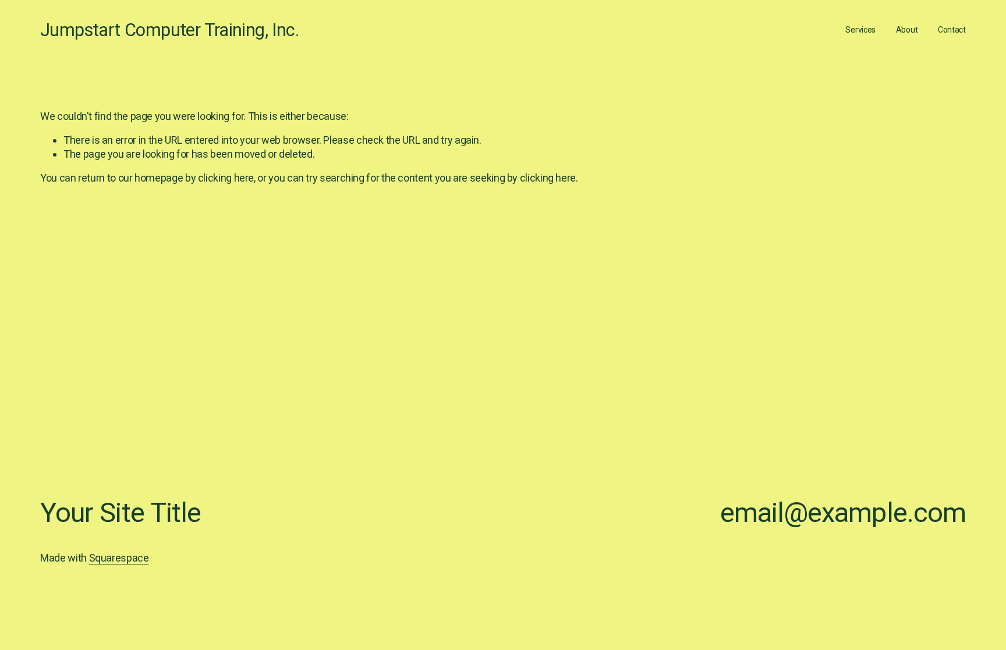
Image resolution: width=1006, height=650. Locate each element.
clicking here (226, 178)
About (907, 29)
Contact (952, 29)
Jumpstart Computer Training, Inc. (169, 30)
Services (860, 29)
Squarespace (119, 558)
